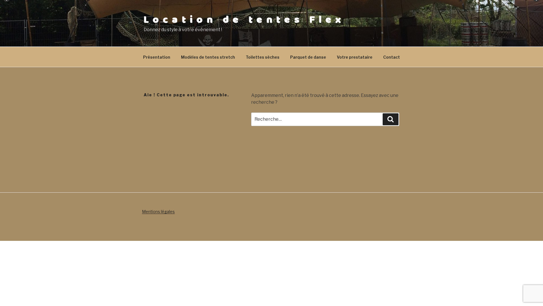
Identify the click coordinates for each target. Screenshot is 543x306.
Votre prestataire (354, 57)
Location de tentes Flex (244, 20)
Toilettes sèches (262, 57)
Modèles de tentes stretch (208, 57)
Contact (391, 57)
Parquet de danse (308, 57)
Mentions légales (158, 211)
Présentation (156, 57)
